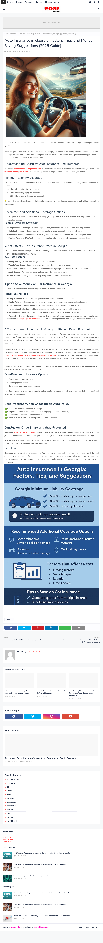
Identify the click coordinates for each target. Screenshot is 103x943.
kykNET (10, 817)
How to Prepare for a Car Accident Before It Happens (51, 692)
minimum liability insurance (16, 172)
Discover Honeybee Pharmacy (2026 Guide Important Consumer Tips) (41, 916)
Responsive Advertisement (51, 23)
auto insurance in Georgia (25, 432)
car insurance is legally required (27, 169)
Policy (41, 2)
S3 (8, 787)
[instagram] (98, 2)
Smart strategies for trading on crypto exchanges (33, 876)
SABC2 (9, 794)
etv (8, 813)
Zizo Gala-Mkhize (12, 51)
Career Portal (8, 841)
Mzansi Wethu (13, 783)
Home (11, 2)
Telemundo (11, 802)
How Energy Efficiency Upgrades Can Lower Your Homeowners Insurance (82, 693)
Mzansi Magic (13, 779)
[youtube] (70, 716)
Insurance (13, 34)
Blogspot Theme (16, 927)
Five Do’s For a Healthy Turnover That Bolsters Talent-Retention (39, 864)
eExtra (10, 810)
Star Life (11, 798)
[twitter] (94, 2)
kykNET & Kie (12, 821)
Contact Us (96, 927)
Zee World (11, 806)
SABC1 (9, 791)
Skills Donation (8, 837)
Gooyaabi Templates (41, 927)
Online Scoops (8, 839)
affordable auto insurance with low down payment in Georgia (30, 355)
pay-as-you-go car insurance (28, 319)
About (20, 2)
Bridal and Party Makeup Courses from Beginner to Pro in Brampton (41, 758)
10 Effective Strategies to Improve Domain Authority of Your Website (41, 853)
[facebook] (90, 2)
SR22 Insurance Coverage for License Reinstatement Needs (17, 692)
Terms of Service (53, 2)
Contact (30, 2)
